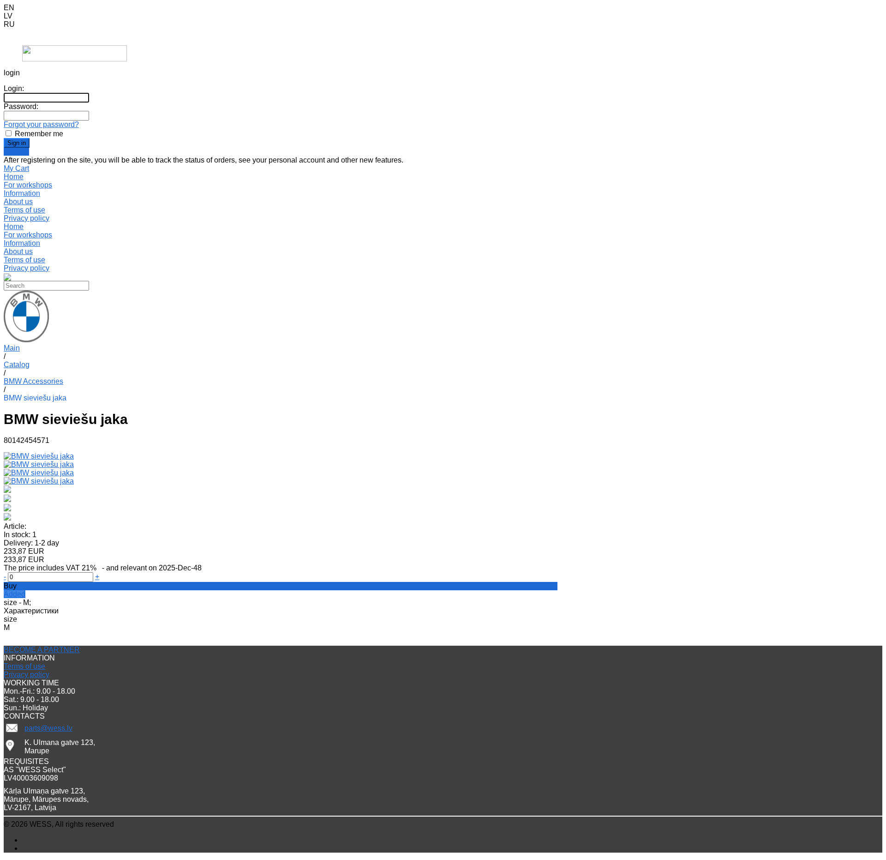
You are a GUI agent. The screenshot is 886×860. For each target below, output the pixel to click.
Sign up (16, 152)
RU (9, 24)
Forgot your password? (41, 124)
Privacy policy (26, 218)
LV (8, 16)
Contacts (18, 32)
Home (14, 226)
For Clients (22, 41)
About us (18, 202)
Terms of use (24, 210)
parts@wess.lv (48, 728)
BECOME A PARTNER (42, 650)
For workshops (28, 235)
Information (22, 243)
